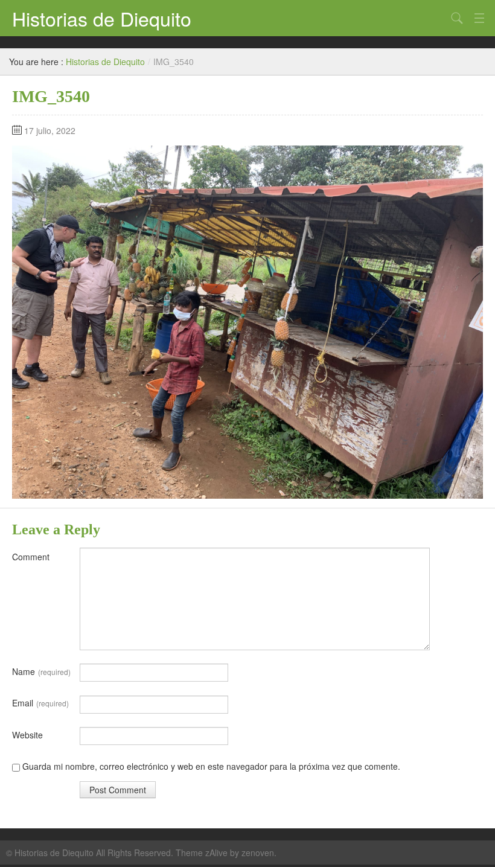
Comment (31, 557)
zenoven (257, 852)
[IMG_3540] (247, 321)
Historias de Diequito (101, 18)
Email (40, 703)
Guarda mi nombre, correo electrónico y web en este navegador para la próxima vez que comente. (211, 766)
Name (41, 671)
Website (27, 735)
